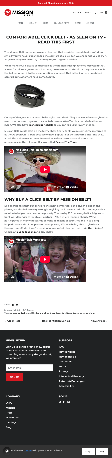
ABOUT (90, 23)
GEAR (78, 23)
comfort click (58, 313)
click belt (46, 313)
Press (9, 412)
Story (9, 402)
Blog (8, 427)
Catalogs (11, 422)
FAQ (61, 346)
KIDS (45, 23)
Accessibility (66, 386)
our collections (26, 232)
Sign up (15, 377)
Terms (62, 366)
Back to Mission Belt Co (56, 320)
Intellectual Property (71, 376)
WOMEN (33, 23)
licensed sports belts (41, 125)
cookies (28, 450)
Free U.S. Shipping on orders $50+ (56, 3)
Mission (10, 407)
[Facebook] (64, 402)
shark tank (89, 313)
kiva (68, 313)
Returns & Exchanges (71, 381)
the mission (95, 228)
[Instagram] (68, 402)
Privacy (63, 371)
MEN (20, 23)
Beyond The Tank (65, 142)
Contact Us (65, 361)
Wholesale (12, 417)
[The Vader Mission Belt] (27, 111)
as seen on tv (16, 313)
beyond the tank (32, 313)
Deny (101, 452)
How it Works (67, 351)
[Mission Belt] (18, 12)
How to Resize (67, 356)
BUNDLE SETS (61, 23)
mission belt (77, 313)
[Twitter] (60, 402)
